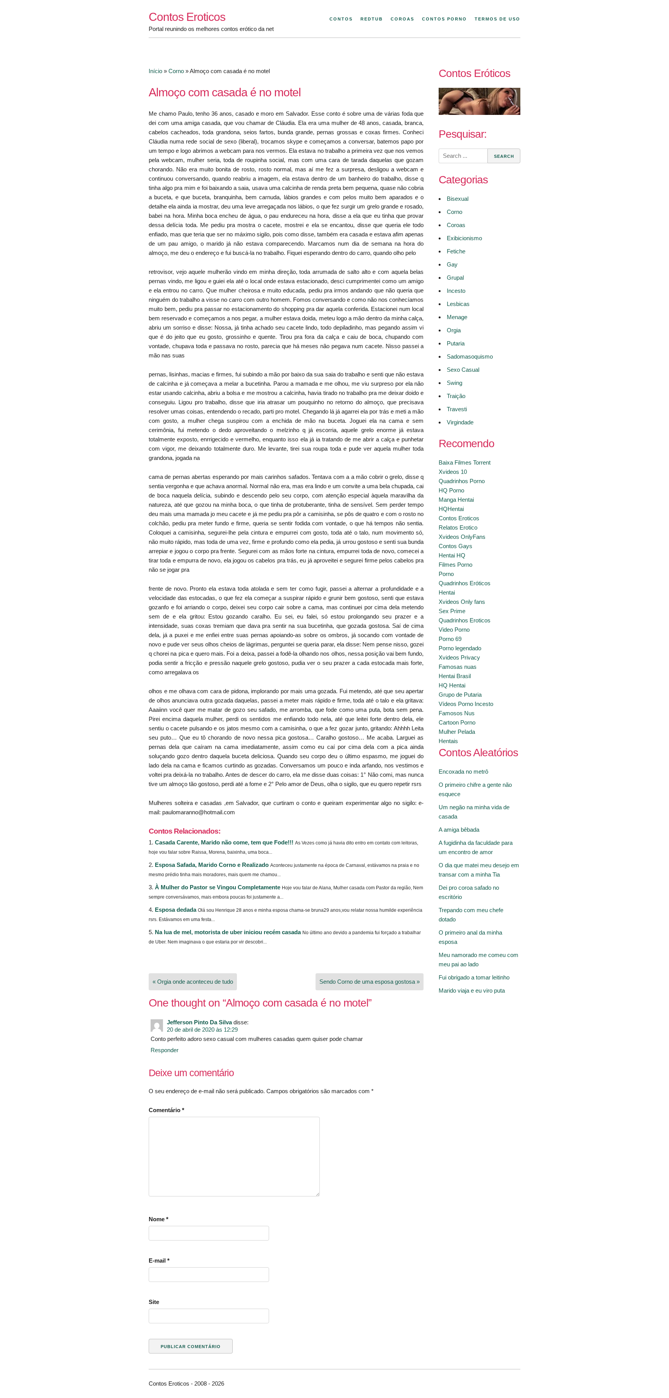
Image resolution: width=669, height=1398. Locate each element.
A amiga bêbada (459, 829)
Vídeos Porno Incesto (466, 704)
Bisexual (457, 198)
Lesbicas (458, 304)
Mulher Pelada (457, 731)
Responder (164, 1050)
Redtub (371, 19)
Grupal (455, 277)
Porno (446, 574)
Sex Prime (452, 611)
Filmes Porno (455, 564)
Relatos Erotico (458, 527)
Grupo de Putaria (460, 694)
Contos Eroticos (187, 16)
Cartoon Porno (457, 722)
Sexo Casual (463, 369)
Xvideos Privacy (459, 657)
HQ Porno (451, 490)
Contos (341, 19)
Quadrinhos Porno (462, 481)
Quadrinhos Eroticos (465, 620)
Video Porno (454, 629)
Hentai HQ (452, 555)
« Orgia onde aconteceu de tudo (193, 981)
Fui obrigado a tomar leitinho (474, 977)
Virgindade (460, 422)
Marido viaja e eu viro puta (472, 990)
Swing (454, 382)
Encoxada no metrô (463, 771)
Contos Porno (444, 19)
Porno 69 (450, 639)
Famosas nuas (458, 666)
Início (155, 71)
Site (154, 1302)
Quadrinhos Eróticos (465, 583)
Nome (158, 1219)
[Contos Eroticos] (479, 112)
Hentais (448, 741)
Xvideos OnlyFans (462, 536)
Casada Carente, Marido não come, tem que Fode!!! (224, 842)
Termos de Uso (497, 19)
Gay (452, 264)
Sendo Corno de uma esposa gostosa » (369, 981)
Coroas (402, 19)
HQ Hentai (452, 685)
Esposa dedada (175, 909)
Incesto (456, 290)
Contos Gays (455, 546)
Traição (456, 396)
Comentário (166, 1110)
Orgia (454, 330)
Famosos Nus (457, 713)
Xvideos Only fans (462, 601)
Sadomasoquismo (470, 356)
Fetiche (456, 251)
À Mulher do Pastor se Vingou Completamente (217, 887)
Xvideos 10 (453, 471)
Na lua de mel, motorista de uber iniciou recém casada (228, 932)
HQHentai (451, 509)
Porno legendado (460, 648)
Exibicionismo (464, 238)
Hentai (447, 592)
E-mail (159, 1260)
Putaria (456, 343)
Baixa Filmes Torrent (465, 462)
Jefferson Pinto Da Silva (199, 1022)
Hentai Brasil (455, 676)
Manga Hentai (456, 499)
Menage (457, 317)
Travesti (457, 409)
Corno (176, 71)
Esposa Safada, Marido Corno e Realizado (212, 864)
